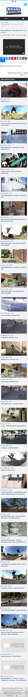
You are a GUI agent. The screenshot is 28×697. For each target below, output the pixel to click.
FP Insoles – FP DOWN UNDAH (9, 448)
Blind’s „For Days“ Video (8, 470)
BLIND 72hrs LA (5, 101)
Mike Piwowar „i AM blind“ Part (9, 359)
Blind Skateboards (9, 66)
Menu (6, 18)
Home (2, 22)
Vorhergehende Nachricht (15, 73)
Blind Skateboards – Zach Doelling (11, 656)
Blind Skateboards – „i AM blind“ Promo (12, 403)
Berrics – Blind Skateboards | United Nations (13, 426)
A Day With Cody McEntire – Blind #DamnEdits (14, 610)
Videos (6, 22)
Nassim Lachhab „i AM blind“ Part (10, 315)
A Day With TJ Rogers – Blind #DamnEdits (12, 588)
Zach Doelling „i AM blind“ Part (9, 381)
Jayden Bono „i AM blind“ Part (9, 337)
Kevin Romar (18, 66)
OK (17, 695)
